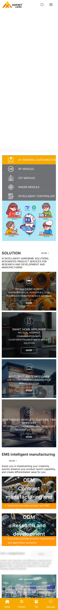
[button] (53, 144)
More (29, 303)
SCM (29, 583)
